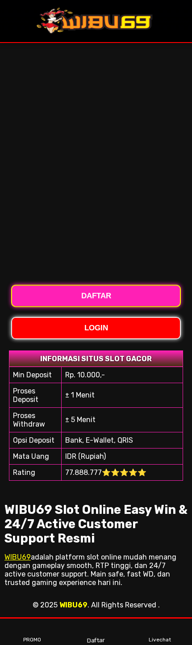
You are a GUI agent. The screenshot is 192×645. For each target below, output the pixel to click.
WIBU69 (17, 557)
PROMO (32, 639)
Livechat (160, 639)
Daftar (95, 640)
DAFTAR (96, 296)
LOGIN (96, 328)
